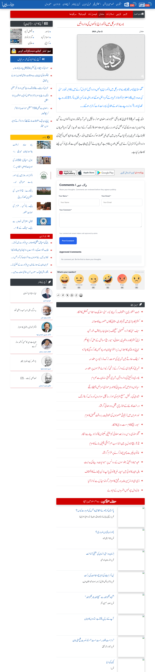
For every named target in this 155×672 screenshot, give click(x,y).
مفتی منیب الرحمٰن (45, 386)
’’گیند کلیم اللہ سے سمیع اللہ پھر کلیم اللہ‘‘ (99, 597)
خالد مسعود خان (46, 318)
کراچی (118, 14)
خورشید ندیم (47, 300)
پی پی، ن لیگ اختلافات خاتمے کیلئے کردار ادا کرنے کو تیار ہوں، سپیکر (29, 123)
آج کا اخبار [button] (66, 4)
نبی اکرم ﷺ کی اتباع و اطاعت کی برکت (99, 575)
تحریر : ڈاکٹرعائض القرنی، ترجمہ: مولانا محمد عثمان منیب (98, 581)
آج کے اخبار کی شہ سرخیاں (29, 59)
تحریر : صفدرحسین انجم (107, 603)
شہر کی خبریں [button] (86, 4)
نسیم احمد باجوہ (46, 369)
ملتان (101, 14)
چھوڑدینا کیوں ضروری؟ (105, 532)
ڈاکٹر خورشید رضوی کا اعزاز (27, 327)
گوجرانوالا (82, 14)
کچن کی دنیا (110, 662)
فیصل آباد (92, 14)
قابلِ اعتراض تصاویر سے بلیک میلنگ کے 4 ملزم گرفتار (23, 228)
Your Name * (63, 196)
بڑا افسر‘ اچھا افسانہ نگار (28, 361)
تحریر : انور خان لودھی (107, 560)
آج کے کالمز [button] (76, 4)
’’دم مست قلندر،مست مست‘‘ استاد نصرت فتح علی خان (93, 640)
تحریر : (112, 668)
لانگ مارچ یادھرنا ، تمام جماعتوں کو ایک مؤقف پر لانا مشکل (30, 98)
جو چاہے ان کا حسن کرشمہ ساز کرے (26, 344)
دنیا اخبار (137, 14)
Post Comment (68, 241)
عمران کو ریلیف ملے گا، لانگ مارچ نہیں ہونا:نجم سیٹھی (29, 88)
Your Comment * (65, 210)
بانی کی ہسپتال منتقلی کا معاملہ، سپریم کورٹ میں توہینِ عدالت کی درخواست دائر (30, 243)
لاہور (125, 14)
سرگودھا (72, 14)
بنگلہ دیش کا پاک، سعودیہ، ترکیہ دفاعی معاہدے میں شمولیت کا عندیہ (30, 272)
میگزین (119, 4)
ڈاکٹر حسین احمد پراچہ (43, 334)
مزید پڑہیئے (134, 304)
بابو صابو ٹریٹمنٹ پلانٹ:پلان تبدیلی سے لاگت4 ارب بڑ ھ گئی (23, 151)
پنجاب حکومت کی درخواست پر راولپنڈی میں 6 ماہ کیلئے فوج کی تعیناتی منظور (29, 250)
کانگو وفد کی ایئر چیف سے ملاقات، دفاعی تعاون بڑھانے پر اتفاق (29, 78)
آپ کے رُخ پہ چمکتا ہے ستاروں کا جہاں (99, 618)
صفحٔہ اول (48, 4)
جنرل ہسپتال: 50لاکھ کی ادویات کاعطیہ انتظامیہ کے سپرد (23, 167)
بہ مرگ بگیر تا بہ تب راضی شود (25, 310)
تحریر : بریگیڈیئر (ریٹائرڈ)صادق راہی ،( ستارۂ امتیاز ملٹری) (97, 516)
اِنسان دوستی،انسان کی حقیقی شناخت (100, 553)
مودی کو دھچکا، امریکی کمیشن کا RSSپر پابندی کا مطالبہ (30, 67)
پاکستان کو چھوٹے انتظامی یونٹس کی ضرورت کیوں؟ (95, 510)
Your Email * (106, 196)
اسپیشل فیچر (97, 4)
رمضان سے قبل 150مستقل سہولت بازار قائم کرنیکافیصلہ (31, 111)
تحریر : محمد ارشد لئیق (108, 646)
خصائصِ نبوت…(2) (28, 378)
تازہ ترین (56, 4)
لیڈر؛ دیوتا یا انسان (29, 293)
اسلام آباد (110, 14)
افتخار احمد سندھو (45, 352)
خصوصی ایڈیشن (108, 4)
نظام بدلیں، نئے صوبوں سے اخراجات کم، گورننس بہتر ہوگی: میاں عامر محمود (29, 258)
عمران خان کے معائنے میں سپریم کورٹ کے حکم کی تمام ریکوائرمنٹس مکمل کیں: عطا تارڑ (29, 265)
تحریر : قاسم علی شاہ (108, 538)
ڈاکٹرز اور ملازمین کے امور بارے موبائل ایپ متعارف (23, 182)
